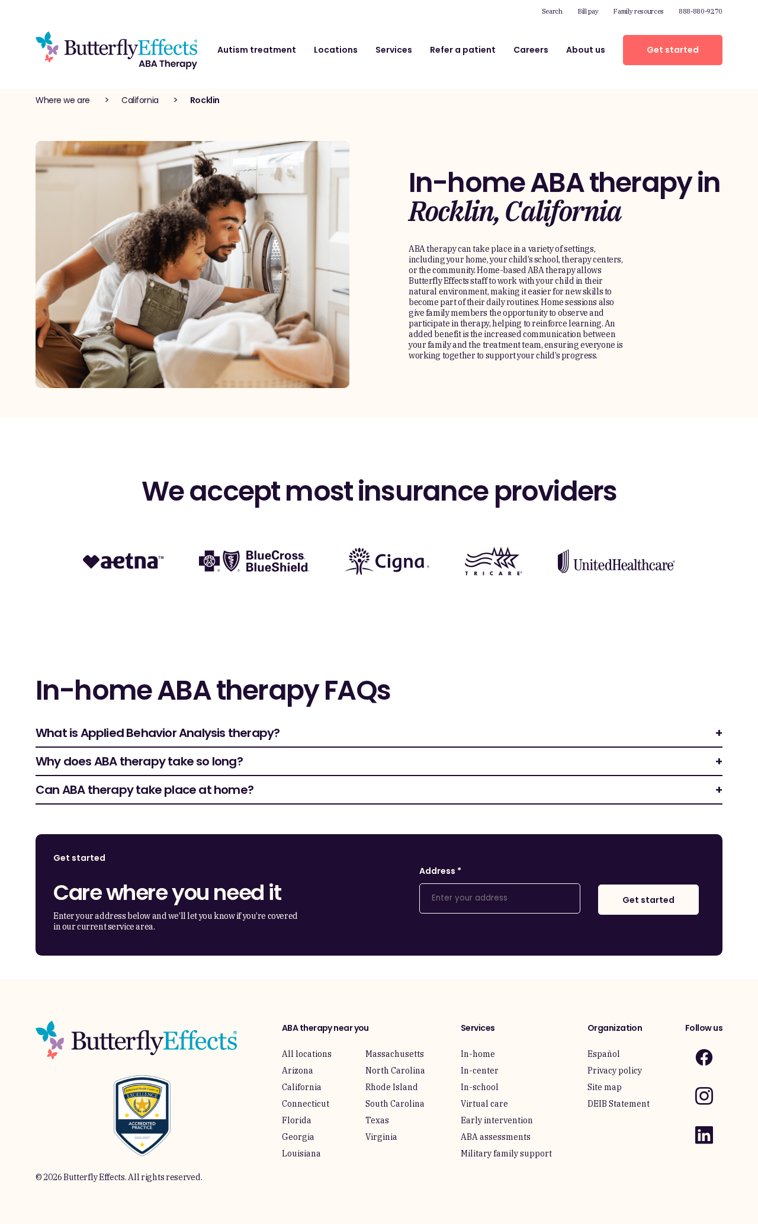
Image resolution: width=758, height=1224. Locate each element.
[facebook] (704, 1057)
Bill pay (587, 11)
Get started (673, 50)
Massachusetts (394, 1054)
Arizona (297, 1070)
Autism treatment (256, 50)
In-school (480, 1087)
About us (585, 50)
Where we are (63, 100)
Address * (440, 871)
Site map (604, 1087)
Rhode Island (391, 1087)
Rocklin (205, 100)
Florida (296, 1120)
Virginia (381, 1137)
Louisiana (301, 1153)
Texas (377, 1120)
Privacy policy (614, 1070)
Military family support (506, 1153)
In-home (478, 1054)
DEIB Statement (618, 1103)
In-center (480, 1070)
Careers (530, 50)
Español (603, 1054)
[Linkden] (704, 1135)
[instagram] (704, 1096)
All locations (307, 1054)
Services (393, 50)
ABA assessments (496, 1137)
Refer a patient (463, 50)
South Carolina (395, 1103)
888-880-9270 (700, 11)
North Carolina (395, 1070)
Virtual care (484, 1103)
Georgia (298, 1137)
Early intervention (497, 1120)
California (140, 100)
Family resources (638, 11)
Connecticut (305, 1103)
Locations (336, 50)
